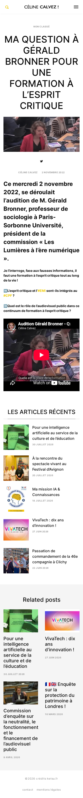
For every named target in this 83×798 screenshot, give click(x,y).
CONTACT (27, 789)
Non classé (41, 26)
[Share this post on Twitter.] (41, 161)
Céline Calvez (28, 172)
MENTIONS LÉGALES (49, 789)
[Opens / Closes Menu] (76, 7)
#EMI (42, 291)
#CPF (7, 295)
